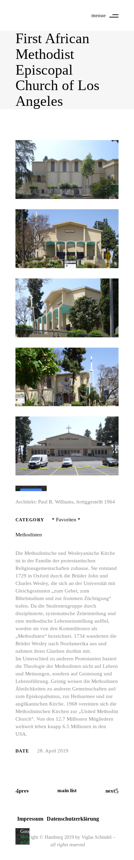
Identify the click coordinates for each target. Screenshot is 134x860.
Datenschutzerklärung (73, 819)
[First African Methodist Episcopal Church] (67, 169)
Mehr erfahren (28, 839)
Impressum (30, 819)
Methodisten (28, 534)
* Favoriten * (66, 519)
